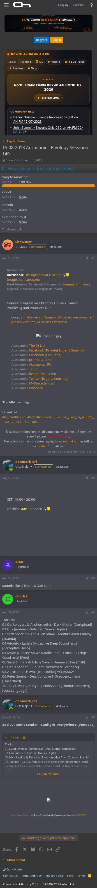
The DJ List (28, 345)
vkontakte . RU (31, 364)
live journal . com (33, 373)
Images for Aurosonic (23, 279)
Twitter (42, 446)
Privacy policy (54, 876)
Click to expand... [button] (48, 774)
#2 (93, 478)
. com (24, 369)
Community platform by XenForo (39, 884)
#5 (93, 717)
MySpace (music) (33, 383)
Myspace (27, 388)
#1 (93, 258)
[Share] (87, 258)
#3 (93, 578)
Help (70, 876)
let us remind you (67, 441)
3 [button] (9, 182)
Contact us (10, 876)
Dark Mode (14, 869)
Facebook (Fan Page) (36, 355)
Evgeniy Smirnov (75, 284)
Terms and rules (31, 876)
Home (80, 876)
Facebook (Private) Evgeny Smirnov (47, 350)
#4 (93, 612)
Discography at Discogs (43, 274)
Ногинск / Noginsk (41, 317)
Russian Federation (52, 322)
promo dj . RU (31, 359)
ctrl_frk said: (13, 737)
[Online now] (11, 469)
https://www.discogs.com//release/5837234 (48, 815)
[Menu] (6, 5)
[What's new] (91, 5)
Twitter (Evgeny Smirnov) (39, 378)
